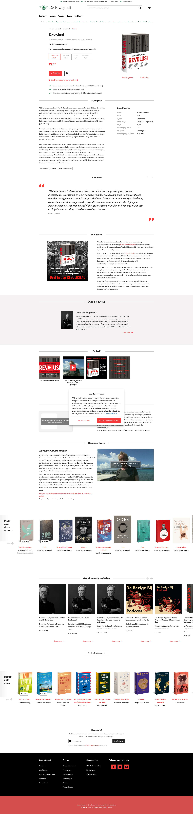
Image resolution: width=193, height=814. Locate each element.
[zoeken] (140, 8)
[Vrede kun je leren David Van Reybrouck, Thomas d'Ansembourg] (25, 534)
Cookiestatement (111, 805)
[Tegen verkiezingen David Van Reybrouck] (161, 533)
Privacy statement (82, 805)
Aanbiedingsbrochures (47, 774)
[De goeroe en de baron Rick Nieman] (180, 687)
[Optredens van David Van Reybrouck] (81, 614)
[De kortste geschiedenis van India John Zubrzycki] (102, 689)
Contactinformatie (69, 766)
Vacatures (42, 778)
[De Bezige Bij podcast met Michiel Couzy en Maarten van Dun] (168, 614)
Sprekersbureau (68, 774)
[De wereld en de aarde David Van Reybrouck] (64, 533)
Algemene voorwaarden (97, 805)
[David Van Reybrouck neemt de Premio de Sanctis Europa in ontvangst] (110, 614)
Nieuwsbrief (43, 782)
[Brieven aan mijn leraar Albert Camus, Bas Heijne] (63, 688)
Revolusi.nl (130, 253)
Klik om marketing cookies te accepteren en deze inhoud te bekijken (56, 421)
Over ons (42, 766)
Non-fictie (53, 169)
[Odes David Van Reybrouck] (122, 533)
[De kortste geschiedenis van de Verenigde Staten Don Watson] (82, 689)
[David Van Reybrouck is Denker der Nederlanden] (52, 614)
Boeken (42, 16)
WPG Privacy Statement (92, 745)
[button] (151, 177)
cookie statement (111, 413)
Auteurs (53, 16)
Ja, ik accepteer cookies (109, 420)
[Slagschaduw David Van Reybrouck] (181, 533)
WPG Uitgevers (107, 808)
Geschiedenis (44, 169)
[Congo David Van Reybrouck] (83, 533)
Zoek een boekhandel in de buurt (64, 80)
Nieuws (69, 16)
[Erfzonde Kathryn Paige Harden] (141, 687)
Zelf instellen (84, 420)
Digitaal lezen (90, 770)
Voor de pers (67, 770)
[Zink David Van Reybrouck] (44, 533)
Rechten (77, 16)
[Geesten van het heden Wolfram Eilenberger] (43, 687)
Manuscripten (67, 778)
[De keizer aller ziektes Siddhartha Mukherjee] (121, 687)
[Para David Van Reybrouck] (142, 533)
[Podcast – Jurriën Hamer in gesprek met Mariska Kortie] (139, 614)
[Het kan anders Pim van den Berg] (24, 687)
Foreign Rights (68, 787)
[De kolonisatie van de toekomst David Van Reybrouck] (103, 534)
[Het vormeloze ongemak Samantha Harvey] (160, 689)
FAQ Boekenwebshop (93, 766)
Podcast (61, 16)
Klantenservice (91, 774)
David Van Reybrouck (65, 169)
